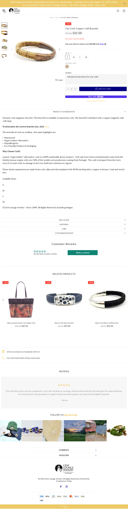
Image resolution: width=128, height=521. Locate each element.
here (46, 126)
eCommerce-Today (64, 481)
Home (51, 17)
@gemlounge (71, 414)
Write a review (83, 252)
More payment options (96, 101)
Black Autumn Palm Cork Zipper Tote (21, 323)
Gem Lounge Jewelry (14, 11)
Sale (57, 17)
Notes (68, 73)
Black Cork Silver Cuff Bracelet (106, 323)
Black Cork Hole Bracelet (64, 323)
